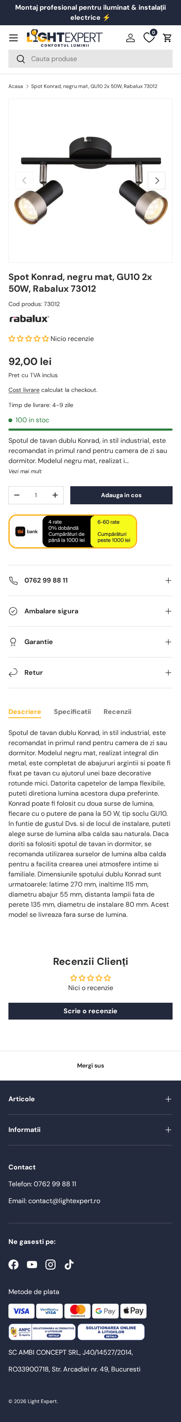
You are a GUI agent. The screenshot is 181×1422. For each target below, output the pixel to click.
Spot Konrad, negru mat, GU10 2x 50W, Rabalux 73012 (94, 86)
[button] (167, 38)
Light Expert (42, 1401)
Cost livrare (24, 390)
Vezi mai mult (25, 471)
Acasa (15, 86)
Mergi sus (90, 1065)
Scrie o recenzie (90, 1011)
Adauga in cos (121, 495)
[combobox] (90, 59)
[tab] (24, 711)
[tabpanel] (90, 824)
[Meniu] (13, 38)
